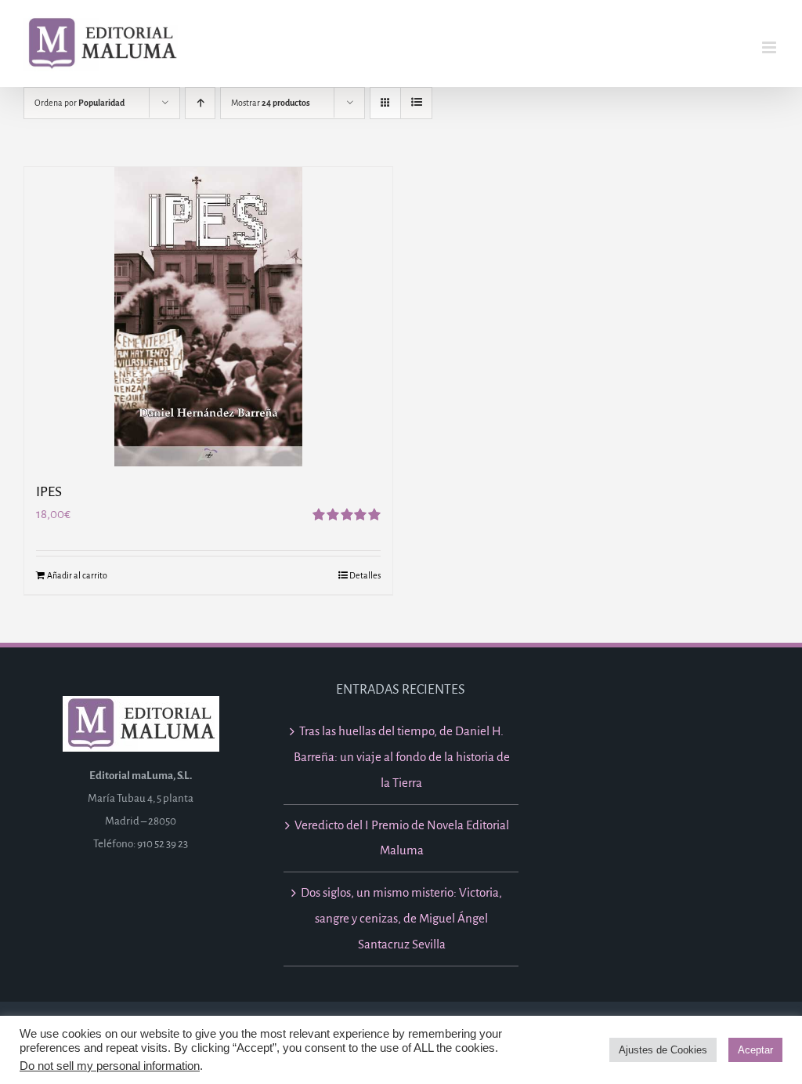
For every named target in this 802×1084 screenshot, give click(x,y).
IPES (49, 491)
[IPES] (208, 316)
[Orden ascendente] (200, 103)
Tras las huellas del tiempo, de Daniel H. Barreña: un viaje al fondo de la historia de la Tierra (402, 756)
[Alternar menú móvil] (770, 47)
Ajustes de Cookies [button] (663, 1050)
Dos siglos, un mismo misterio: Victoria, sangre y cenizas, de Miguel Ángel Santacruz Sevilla (401, 918)
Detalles (365, 575)
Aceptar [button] (755, 1050)
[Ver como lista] (416, 103)
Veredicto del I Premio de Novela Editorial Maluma (401, 837)
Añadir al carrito (77, 575)
